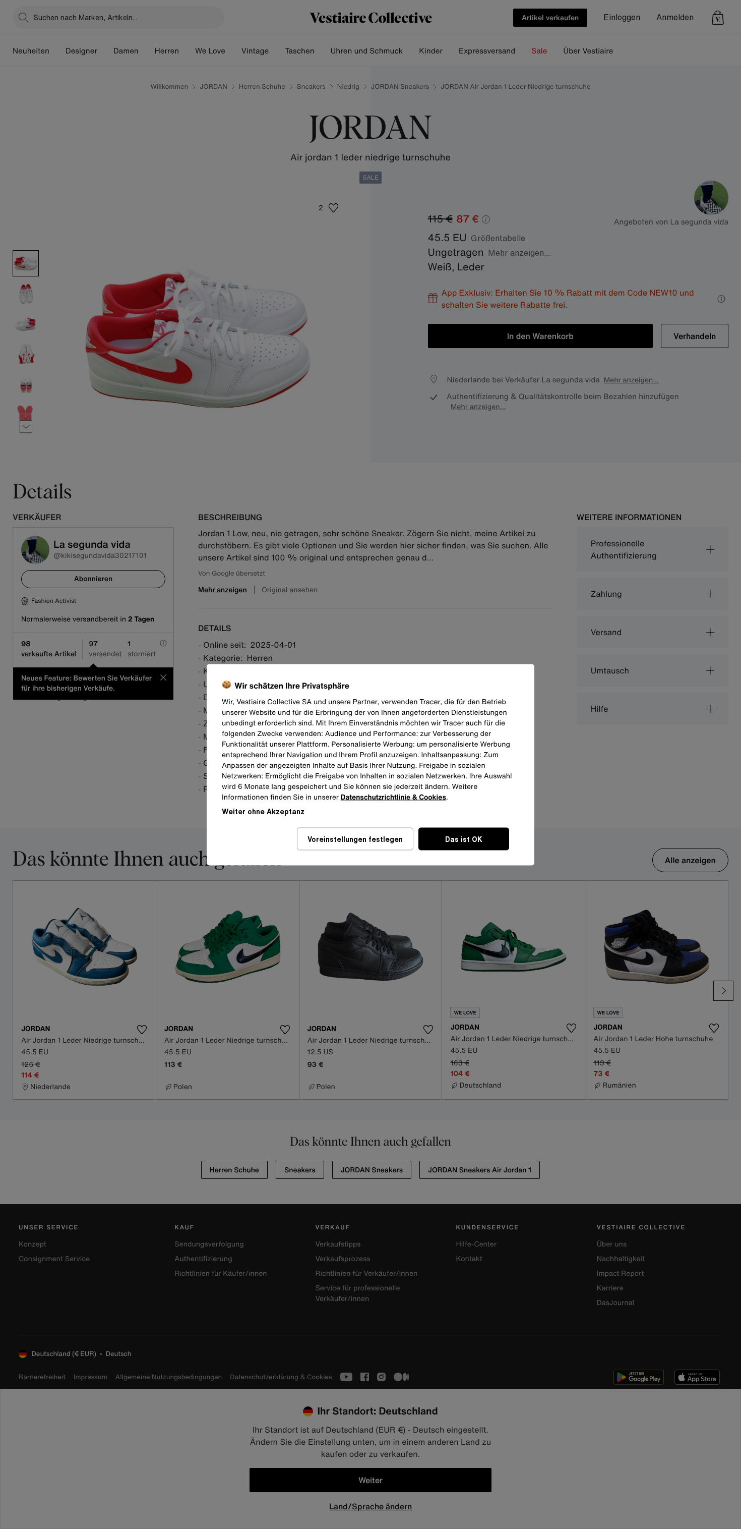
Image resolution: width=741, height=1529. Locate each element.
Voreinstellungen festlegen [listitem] (355, 838)
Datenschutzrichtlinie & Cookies (393, 796)
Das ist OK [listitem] (463, 838)
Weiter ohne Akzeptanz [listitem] (263, 811)
